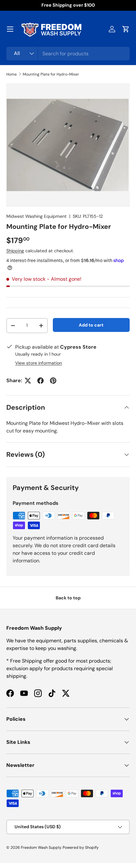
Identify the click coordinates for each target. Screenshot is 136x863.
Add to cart (91, 325)
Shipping (15, 251)
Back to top (68, 598)
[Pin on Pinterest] (53, 380)
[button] (126, 29)
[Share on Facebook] (40, 380)
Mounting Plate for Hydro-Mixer (51, 74)
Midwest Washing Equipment (36, 216)
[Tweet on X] (28, 380)
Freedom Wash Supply (41, 847)
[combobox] (68, 53)
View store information (38, 363)
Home (11, 74)
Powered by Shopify (81, 847)
